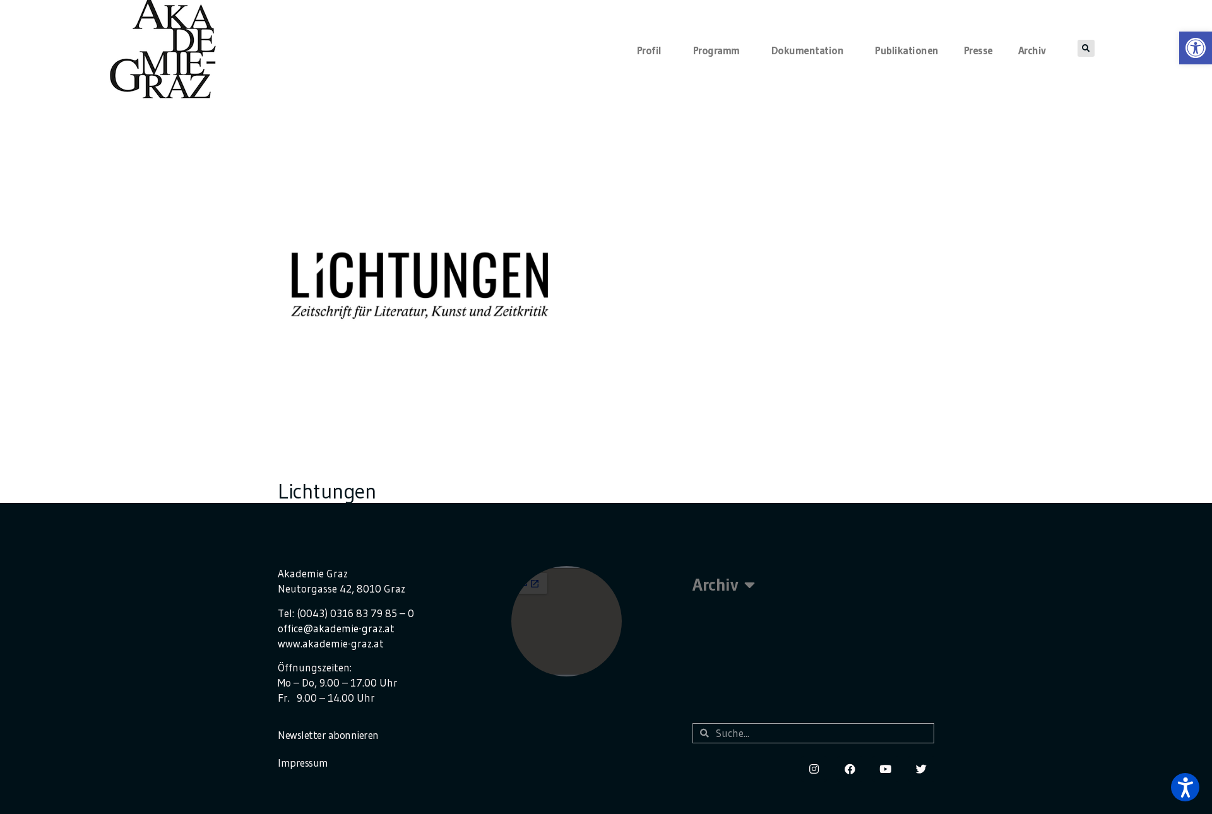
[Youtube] (885, 769)
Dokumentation (807, 50)
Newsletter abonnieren (328, 734)
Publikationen (907, 50)
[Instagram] (814, 769)
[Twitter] (921, 769)
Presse (978, 50)
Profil (649, 50)
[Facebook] (850, 769)
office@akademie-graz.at (336, 628)
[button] (1185, 787)
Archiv (1032, 50)
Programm (716, 50)
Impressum (303, 762)
